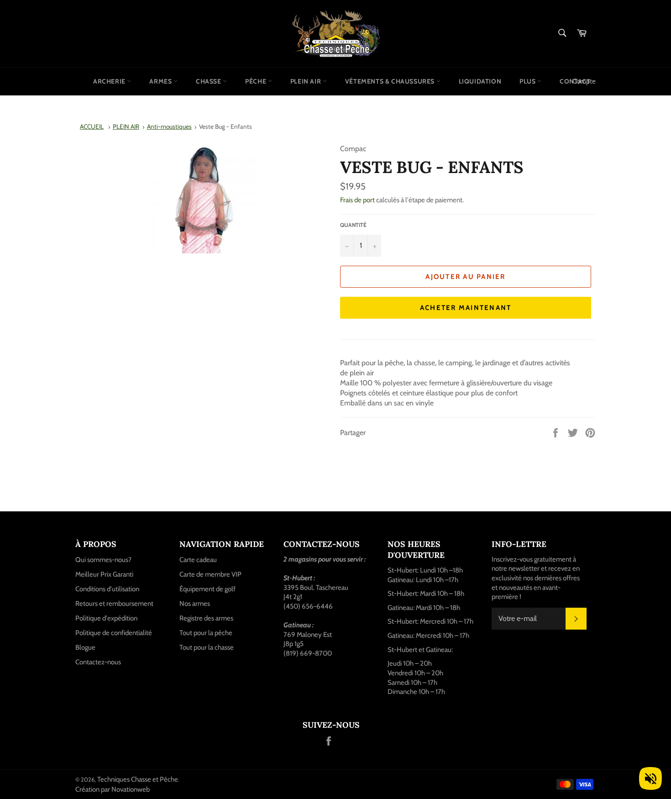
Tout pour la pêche (205, 633)
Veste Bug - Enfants (225, 126)
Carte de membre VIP (210, 574)
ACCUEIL (92, 126)
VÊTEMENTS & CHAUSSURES (390, 81)
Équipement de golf (207, 589)
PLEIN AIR (306, 81)
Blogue (85, 647)
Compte (584, 81)
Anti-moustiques (169, 126)
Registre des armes (206, 618)
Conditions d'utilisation (107, 589)
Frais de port (357, 200)
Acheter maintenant (466, 308)
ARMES (161, 81)
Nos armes (194, 603)
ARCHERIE (110, 81)
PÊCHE (256, 81)
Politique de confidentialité (113, 633)
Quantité (353, 224)
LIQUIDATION (480, 81)
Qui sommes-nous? (103, 560)
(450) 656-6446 (308, 606)
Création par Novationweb (112, 789)
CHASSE (209, 81)
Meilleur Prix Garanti (104, 574)
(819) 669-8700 (307, 653)
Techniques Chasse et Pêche (137, 779)
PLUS (528, 81)
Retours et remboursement (114, 603)
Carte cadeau (198, 560)
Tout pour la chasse (206, 647)
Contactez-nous (98, 662)
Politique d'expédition (106, 618)
